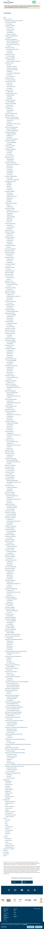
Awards (6, 825)
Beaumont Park (10, 166)
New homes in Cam (9, 281)
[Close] (42, 923)
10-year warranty (8, 808)
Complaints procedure (9, 816)
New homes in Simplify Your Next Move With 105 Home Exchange (18, 744)
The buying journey (9, 813)
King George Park (10, 194)
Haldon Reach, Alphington (12, 68)
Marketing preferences (9, 847)
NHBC (15, 914)
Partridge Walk (10, 150)
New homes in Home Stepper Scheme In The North (15, 749)
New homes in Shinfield (9, 511)
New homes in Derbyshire (10, 57)
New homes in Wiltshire (10, 191)
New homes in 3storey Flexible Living (12, 664)
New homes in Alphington (10, 223)
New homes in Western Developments (12, 676)
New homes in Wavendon (10, 580)
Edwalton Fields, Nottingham (12, 130)
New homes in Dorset (9, 78)
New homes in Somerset (10, 145)
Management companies (10, 811)
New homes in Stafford (9, 529)
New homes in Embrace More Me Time (12, 773)
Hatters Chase (10, 51)
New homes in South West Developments (13, 656)
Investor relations (8, 843)
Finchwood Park (10, 30)
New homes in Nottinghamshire (11, 127)
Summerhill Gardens (11, 86)
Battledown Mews (10, 95)
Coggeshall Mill (10, 91)
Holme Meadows (10, 32)
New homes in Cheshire (9, 47)
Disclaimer (6, 850)
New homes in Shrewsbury (10, 512)
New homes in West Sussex (10, 181)
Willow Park (9, 37)
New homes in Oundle (9, 440)
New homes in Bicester (9, 257)
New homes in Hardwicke (10, 338)
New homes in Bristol (9, 274)
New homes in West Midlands (11, 176)
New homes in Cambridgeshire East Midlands (14, 707)
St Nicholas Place (10, 161)
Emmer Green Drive (11, 29)
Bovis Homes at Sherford (12, 66)
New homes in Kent (9, 107)
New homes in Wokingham (10, 617)
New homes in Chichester (10, 291)
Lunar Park (9, 46)
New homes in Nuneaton (10, 421)
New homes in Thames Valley (11, 671)
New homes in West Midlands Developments (13, 639)
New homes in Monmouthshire (11, 113)
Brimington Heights (11, 59)
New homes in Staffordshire (10, 149)
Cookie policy (6, 853)
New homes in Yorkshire (10, 208)
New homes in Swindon (9, 539)
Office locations (8, 838)
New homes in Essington (10, 313)
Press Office (7, 820)
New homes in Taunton (9, 541)
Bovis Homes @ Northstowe (12, 42)
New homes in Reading (9, 468)
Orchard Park (9, 188)
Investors (7, 810)
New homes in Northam (10, 409)
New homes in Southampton (10, 526)
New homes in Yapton (9, 631)
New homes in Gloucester (10, 330)
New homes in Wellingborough (11, 588)
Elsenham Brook (10, 105)
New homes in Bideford (9, 267)
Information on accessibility (9, 848)
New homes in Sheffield (9, 492)
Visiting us (7, 828)
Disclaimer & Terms (6, 911)
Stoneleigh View (10, 171)
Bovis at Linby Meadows (11, 128)
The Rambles (9, 144)
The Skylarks (9, 24)
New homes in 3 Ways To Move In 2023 (12, 717)
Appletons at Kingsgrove (11, 134)
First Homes (7, 786)
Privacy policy (6, 852)
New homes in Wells (9, 604)
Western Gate (9, 125)
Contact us (6, 837)
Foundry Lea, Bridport (11, 79)
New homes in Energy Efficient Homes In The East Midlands (16, 681)
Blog (6, 823)
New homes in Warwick (9, 570)
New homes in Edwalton (10, 309)
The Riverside (9, 154)
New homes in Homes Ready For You (12, 688)
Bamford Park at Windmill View (13, 164)
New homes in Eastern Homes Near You (13, 634)
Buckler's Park (10, 27)
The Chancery (9, 174)
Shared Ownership (8, 784)
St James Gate (9, 169)
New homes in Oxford (9, 450)
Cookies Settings (3, 926)
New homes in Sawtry (9, 478)
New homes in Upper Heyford (11, 560)
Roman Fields (9, 137)
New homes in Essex (9, 90)
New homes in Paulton (9, 451)
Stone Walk (9, 152)
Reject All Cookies (39, 926)
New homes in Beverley (9, 252)
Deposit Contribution (9, 789)
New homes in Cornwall (10, 54)
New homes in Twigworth (10, 556)
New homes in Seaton (9, 485)
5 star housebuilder (9, 826)
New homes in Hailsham (10, 333)
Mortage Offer (8, 791)
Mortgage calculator (9, 803)
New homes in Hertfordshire (10, 103)
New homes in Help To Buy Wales (11, 747)
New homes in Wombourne (10, 619)
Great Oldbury (10, 98)
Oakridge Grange (10, 110)
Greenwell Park (10, 213)
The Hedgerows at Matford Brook (13, 73)
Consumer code (15, 916)
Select (6, 804)
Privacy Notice (6, 913)
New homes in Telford (9, 549)
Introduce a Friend (8, 793)
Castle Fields (9, 96)
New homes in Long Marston (10, 380)
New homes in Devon (9, 63)
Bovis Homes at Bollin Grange (12, 49)
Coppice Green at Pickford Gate (13, 179)
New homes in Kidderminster (11, 358)
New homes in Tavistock (10, 544)
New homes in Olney (9, 431)
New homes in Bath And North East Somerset (14, 20)
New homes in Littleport (10, 375)
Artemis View (9, 108)
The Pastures (9, 74)
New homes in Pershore (9, 453)
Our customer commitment (10, 815)
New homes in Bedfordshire (10, 22)
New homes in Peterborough (10, 458)
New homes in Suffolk (9, 156)
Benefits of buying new (9, 806)
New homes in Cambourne (10, 282)
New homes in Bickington (10, 264)
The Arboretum (10, 172)
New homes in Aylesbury (10, 232)
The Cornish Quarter (11, 56)
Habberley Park (10, 206)
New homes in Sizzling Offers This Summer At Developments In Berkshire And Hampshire (22, 764)
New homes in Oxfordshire (10, 132)
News (6, 821)
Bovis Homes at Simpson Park (12, 211)
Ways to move (6, 779)
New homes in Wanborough (10, 566)
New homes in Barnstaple (10, 245)
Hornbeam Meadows (11, 216)
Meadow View (10, 85)
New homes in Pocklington (10, 465)
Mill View (9, 186)
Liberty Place (9, 83)
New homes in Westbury (10, 607)
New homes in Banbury (9, 237)
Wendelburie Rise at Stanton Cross (13, 123)
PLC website (15, 912)
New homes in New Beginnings (11, 690)
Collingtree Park (10, 120)
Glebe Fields (9, 184)
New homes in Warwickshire (10, 162)
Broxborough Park (10, 159)
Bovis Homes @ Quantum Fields (13, 44)
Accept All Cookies (31, 926)
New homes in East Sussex (10, 81)
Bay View (9, 64)
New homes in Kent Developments (12, 668)
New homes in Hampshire (10, 100)
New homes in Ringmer (9, 472)
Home (5, 17)
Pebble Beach (9, 71)
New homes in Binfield (9, 270)
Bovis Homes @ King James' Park (13, 41)
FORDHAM (9, 183)
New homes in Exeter (9, 321)
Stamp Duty (7, 794)
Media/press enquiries (9, 845)
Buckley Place (9, 193)
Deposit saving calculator (10, 801)
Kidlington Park (10, 135)
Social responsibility (9, 830)
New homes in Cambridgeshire (11, 39)
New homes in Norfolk (9, 115)
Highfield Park (10, 215)
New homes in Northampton (10, 411)
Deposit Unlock (8, 788)
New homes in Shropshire (10, 140)
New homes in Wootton (9, 626)
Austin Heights (10, 178)
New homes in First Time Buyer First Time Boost (14, 766)
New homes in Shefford (9, 494)
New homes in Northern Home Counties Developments (16, 651)
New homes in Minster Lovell (11, 406)
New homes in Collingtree (10, 292)
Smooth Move (8, 782)
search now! (25, 7)
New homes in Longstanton (10, 384)
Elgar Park (9, 205)
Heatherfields (9, 52)
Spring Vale (9, 221)
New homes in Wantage (10, 568)
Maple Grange (9, 218)
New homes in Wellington (10, 597)
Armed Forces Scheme (9, 796)
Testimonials (7, 833)
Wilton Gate (9, 200)
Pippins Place (9, 112)
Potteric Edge (9, 220)
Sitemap (5, 855)
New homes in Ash (9, 230)
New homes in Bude (9, 276)
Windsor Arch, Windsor (11, 34)
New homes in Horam (9, 345)
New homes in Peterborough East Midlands (13, 712)
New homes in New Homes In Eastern (12, 636)
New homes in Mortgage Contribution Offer (13, 734)
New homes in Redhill (9, 467)
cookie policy (25, 924)
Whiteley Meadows (10, 101)
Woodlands (9, 201)
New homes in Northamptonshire (11, 117)
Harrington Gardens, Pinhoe (12, 69)
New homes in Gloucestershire (11, 93)
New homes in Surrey (9, 157)
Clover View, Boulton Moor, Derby (13, 61)
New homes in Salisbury (10, 475)
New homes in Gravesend (10, 331)
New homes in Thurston (10, 555)
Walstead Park (10, 189)
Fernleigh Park (10, 167)
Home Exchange (8, 781)
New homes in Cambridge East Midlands (13, 702)
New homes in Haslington (10, 340)
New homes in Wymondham (10, 629)
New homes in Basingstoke (10, 248)
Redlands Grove (10, 198)
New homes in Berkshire (10, 25)
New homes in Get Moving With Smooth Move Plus (15, 739)
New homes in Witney (9, 614)
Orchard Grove (10, 147)
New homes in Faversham (10, 328)
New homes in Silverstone (10, 517)
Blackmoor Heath (10, 210)
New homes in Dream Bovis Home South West (14, 720)
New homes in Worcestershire (11, 203)
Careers (6, 842)
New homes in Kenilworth (10, 348)
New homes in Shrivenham (10, 516)
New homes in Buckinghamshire (11, 36)
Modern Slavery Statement (6, 917)
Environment (7, 831)
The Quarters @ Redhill (11, 142)
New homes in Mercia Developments (12, 695)
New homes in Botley (9, 272)
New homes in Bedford (9, 250)
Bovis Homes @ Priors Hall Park (13, 118)
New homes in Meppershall (10, 391)
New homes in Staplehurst (10, 536)
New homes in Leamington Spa (11, 365)
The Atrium (9, 122)
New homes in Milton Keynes (11, 399)
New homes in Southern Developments (12, 713)
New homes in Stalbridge (10, 534)
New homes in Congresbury (10, 301)
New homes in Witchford (10, 609)
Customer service (8, 840)
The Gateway (9, 88)
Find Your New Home (8, 19)
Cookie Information (6, 915)
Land (6, 835)
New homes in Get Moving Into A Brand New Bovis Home (16, 727)
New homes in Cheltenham (10, 287)
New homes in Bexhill (9, 254)
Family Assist (7, 798)
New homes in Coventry (10, 304)
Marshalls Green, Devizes (12, 196)
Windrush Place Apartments (12, 139)
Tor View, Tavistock (10, 76)
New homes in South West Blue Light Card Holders (15, 752)
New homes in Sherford (9, 504)
